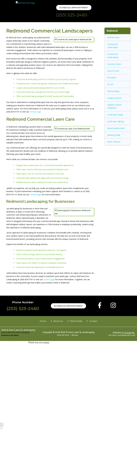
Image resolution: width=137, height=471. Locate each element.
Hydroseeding (113, 91)
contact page (35, 111)
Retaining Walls (113, 135)
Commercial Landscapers (112, 46)
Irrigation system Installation (114, 106)
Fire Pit (110, 84)
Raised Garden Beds (116, 128)
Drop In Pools (113, 71)
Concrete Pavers (114, 64)
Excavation (112, 77)
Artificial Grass (113, 37)
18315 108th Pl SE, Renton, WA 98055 (15, 333)
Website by (124, 332)
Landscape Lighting (115, 121)
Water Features (114, 141)
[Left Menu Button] (1, 428)
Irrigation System (114, 98)
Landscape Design (115, 114)
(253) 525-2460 (71, 14)
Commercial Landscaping (112, 56)
